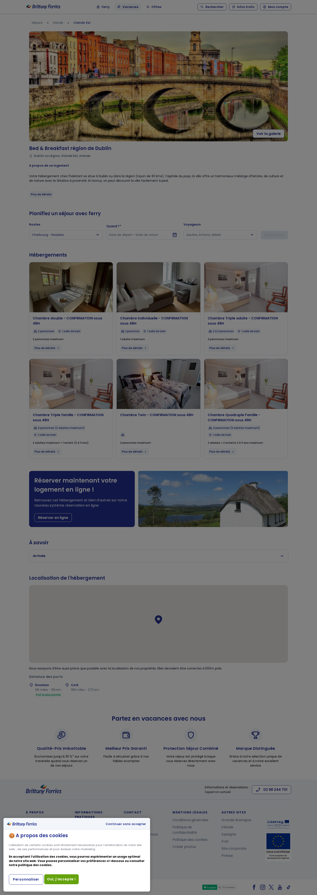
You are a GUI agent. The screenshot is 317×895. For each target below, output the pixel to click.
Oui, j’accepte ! (61, 879)
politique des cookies (35, 865)
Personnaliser (26, 879)
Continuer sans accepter (126, 824)
